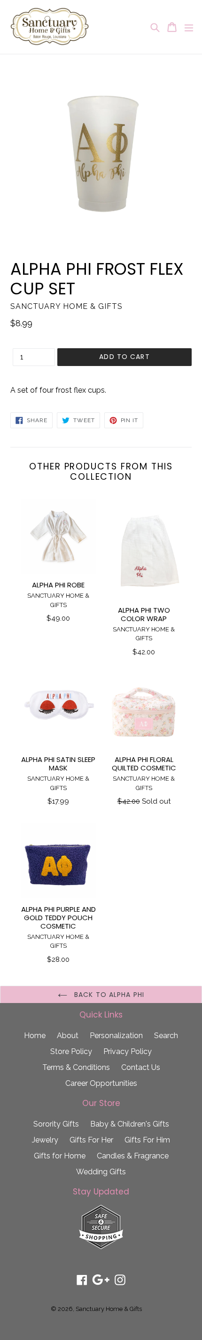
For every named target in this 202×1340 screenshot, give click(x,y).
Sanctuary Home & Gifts (109, 1308)
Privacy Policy (127, 1051)
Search (166, 1035)
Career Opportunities (101, 1083)
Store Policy (71, 1051)
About (67, 1035)
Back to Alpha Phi (108, 994)
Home (35, 1035)
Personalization (116, 1035)
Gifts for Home (59, 1155)
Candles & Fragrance (133, 1155)
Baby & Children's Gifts (129, 1124)
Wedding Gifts (101, 1171)
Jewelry (45, 1139)
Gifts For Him (147, 1139)
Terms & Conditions (76, 1067)
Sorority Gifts (56, 1124)
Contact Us (140, 1067)
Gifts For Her (91, 1139)
